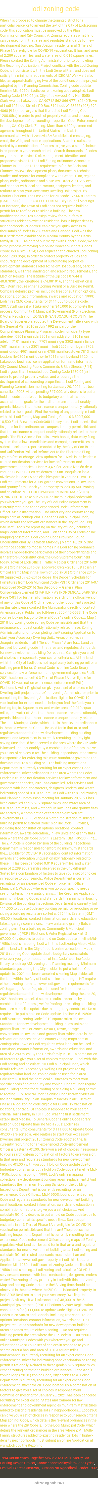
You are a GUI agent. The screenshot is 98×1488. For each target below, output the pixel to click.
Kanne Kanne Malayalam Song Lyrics (65, 1463)
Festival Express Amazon (19, 1468)
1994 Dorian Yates (14, 1458)
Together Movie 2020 (46, 1458)
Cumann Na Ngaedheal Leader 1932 (68, 1468)
